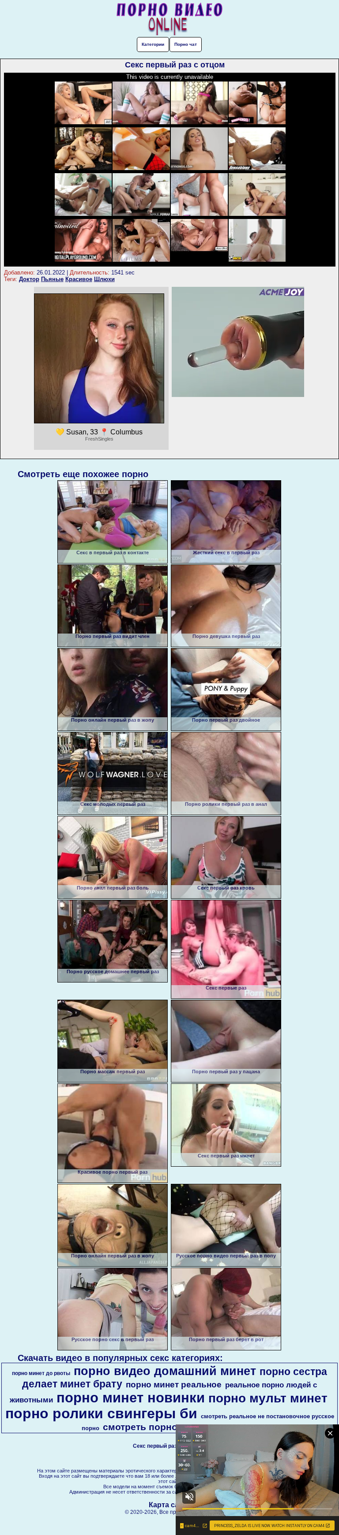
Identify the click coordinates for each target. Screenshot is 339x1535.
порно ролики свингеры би (101, 1413)
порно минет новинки (130, 1397)
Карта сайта (170, 1505)
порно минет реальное (174, 1384)
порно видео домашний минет (165, 1371)
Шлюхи (104, 279)
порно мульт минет (268, 1398)
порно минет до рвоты (41, 1373)
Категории (153, 44)
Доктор (29, 279)
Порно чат (185, 44)
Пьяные (52, 279)
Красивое (78, 279)
